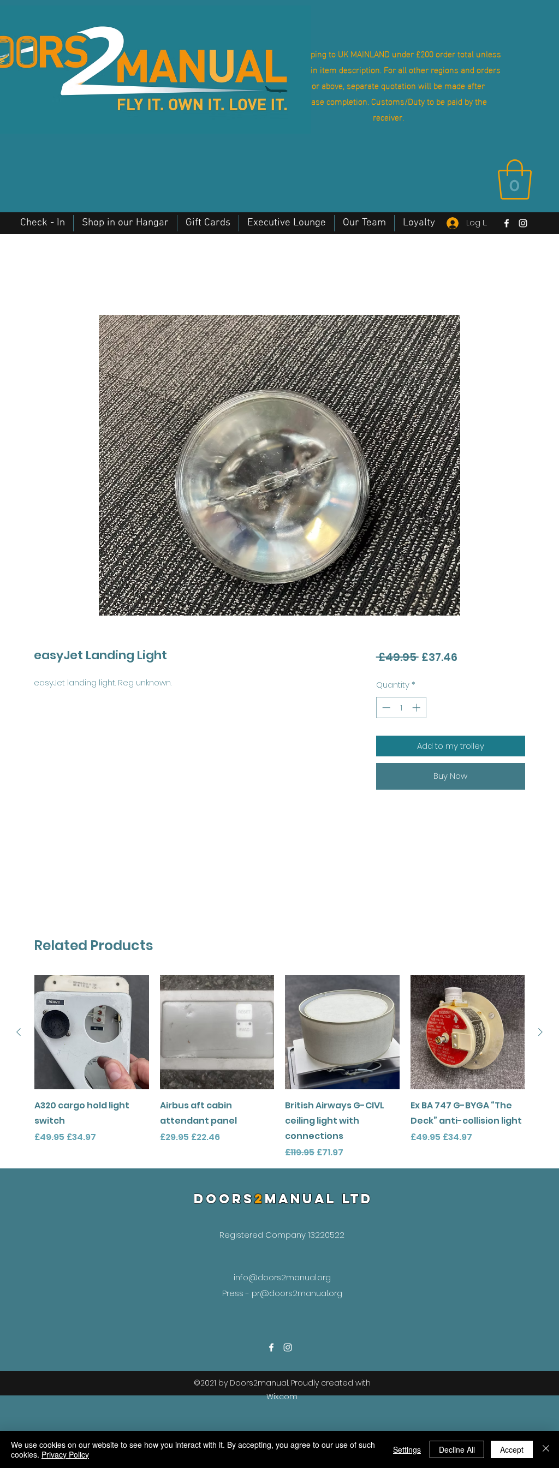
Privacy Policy (65, 1454)
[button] (515, 179)
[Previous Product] (18, 1032)
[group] (279, 1067)
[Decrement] (385, 707)
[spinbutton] (401, 707)
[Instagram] (523, 223)
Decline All (457, 1449)
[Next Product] (540, 1032)
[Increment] (417, 707)
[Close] (545, 1449)
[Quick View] (91, 1032)
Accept (512, 1449)
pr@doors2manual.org (297, 1293)
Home (47, 274)
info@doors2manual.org (282, 1277)
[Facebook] (506, 223)
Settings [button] (407, 1449)
